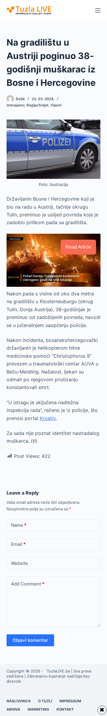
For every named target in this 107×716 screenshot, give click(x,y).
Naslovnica (19, 701)
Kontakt (65, 709)
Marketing (38, 709)
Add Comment (27, 584)
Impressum (70, 701)
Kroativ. (48, 418)
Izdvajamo (15, 105)
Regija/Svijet (37, 105)
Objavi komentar (30, 640)
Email (18, 544)
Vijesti (56, 105)
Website (19, 563)
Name (18, 525)
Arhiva (13, 709)
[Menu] (97, 10)
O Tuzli (45, 701)
